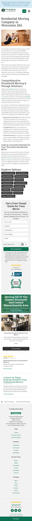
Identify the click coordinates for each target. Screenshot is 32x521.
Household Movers (7, 183)
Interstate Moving (7, 186)
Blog (16, 483)
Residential (16, 445)
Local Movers (5, 189)
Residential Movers (22, 173)
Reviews (16, 488)
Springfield (16, 465)
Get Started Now (16, 348)
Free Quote (16, 518)
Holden (16, 463)
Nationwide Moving (17, 189)
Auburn (16, 460)
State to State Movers (8, 196)
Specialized (16, 452)
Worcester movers (6, 158)
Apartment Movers (7, 176)
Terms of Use (19, 260)
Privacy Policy (13, 514)
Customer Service (16, 435)
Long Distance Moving (8, 173)
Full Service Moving (7, 179)
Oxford (16, 468)
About (16, 480)
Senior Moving (18, 193)
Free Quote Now (16, 249)
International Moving (20, 183)
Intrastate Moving (19, 186)
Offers (16, 485)
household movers (13, 89)
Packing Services (7, 193)
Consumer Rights (16, 437)
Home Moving (19, 179)
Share (16, 343)
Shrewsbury (16, 470)
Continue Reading (8, 394)
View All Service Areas (16, 310)
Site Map (20, 514)
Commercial (16, 447)
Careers (16, 490)
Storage (16, 450)
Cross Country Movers (21, 176)
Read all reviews (7, 368)
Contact (16, 432)
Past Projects (16, 493)
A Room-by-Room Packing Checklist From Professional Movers (15, 379)
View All (16, 473)
